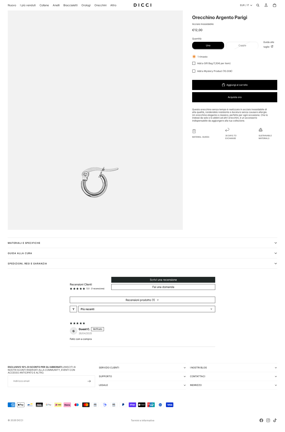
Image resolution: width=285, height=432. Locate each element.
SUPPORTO (105, 376)
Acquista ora (235, 96)
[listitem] (113, 5)
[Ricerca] (258, 5)
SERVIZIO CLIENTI (109, 367)
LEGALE (103, 385)
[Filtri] (73, 309)
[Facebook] (261, 420)
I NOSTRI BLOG (198, 367)
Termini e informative (142, 420)
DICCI (20, 420)
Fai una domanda (163, 287)
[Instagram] (268, 420)
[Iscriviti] (89, 381)
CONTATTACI (197, 376)
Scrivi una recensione (163, 279)
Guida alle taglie (268, 44)
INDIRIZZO (196, 385)
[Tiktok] (275, 420)
